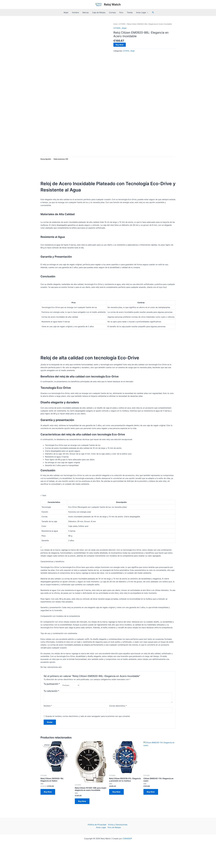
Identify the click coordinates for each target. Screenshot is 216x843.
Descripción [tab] (45, 159)
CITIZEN (122, 24)
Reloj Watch (112, 4)
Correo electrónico (118, 706)
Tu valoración (51, 691)
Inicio (115, 24)
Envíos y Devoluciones (117, 824)
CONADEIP (127, 838)
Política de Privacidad (97, 824)
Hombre (75, 12)
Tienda (130, 12)
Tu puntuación (52, 684)
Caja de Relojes (98, 12)
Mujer (66, 12)
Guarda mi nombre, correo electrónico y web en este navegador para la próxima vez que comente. (88, 716)
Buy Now (120, 45)
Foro (121, 12)
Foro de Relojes (114, 827)
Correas (112, 12)
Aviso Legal (141, 12)
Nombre (48, 706)
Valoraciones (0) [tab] (60, 159)
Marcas (85, 12)
